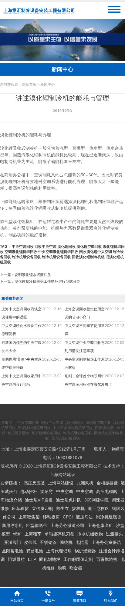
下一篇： (40, 281)
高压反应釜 (34, 483)
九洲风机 (84, 483)
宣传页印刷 (42, 508)
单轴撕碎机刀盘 (59, 533)
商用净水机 (12, 525)
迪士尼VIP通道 (39, 500)
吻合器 (75, 567)
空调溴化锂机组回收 (21, 252)
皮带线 (30, 542)
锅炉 (17, 533)
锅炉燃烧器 (85, 550)
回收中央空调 (45, 247)
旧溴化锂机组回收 (65, 438)
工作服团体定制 (78, 559)
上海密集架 (29, 516)
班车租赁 (20, 508)
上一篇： (25, 275)
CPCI (68, 516)
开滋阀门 (12, 542)
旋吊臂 (46, 491)
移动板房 (51, 516)
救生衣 (62, 508)
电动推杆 (28, 491)
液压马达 (84, 516)
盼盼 (62, 567)
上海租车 (33, 533)
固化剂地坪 (49, 559)
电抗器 (82, 542)
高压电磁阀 (106, 491)
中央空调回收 (23, 247)
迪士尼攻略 (98, 508)
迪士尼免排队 (68, 500)
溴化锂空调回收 (89, 247)
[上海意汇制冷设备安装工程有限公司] (38, 14)
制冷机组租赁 (108, 516)
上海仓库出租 (100, 525)
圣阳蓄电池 (12, 550)
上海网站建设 (62, 474)
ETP (32, 559)
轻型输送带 (36, 525)
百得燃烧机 (106, 559)
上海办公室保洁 (106, 542)
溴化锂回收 (66, 247)
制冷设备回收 (18, 433)
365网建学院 (96, 500)
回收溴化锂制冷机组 (88, 257)
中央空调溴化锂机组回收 (58, 252)
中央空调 (64, 491)
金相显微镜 (107, 483)
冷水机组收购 (90, 533)
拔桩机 (78, 508)
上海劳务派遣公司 (67, 525)
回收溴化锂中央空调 (95, 252)
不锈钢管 (48, 542)
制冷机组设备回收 (26, 257)
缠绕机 (66, 542)
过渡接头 (114, 533)
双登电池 (34, 550)
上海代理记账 (59, 550)
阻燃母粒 (16, 559)
